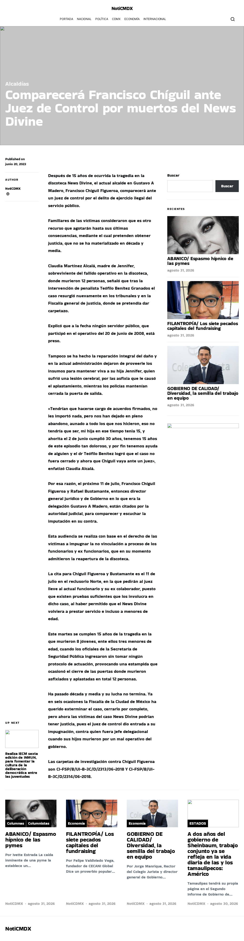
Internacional (154, 19)
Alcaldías (17, 84)
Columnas (15, 823)
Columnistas (38, 823)
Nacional (84, 19)
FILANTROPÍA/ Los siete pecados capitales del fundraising (202, 326)
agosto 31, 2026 (180, 270)
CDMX (116, 19)
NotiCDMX (12, 188)
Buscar (173, 175)
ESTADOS (197, 823)
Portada (66, 19)
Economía (132, 19)
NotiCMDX (122, 8)
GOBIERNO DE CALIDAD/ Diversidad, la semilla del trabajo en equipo (202, 393)
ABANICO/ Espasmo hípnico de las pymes (200, 261)
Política (101, 19)
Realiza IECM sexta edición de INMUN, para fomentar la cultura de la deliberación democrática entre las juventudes (21, 765)
